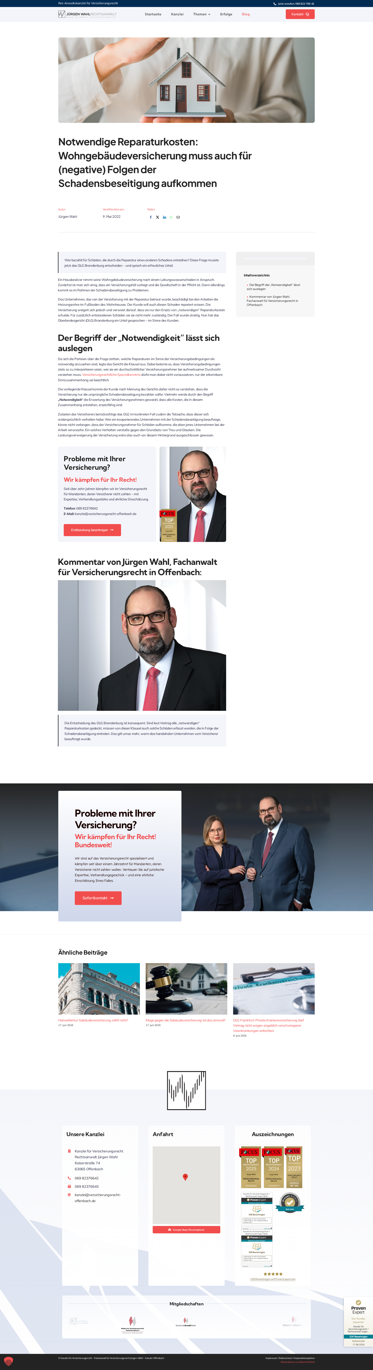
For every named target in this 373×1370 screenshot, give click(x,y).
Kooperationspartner (304, 1358)
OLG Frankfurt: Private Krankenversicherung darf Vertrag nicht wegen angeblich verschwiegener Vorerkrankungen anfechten (268, 1025)
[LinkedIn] (164, 219)
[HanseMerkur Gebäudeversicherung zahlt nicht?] (99, 989)
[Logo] (87, 12)
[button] (185, 1177)
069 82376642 (87, 1178)
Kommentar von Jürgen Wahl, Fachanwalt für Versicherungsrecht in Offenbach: (272, 300)
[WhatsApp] (171, 219)
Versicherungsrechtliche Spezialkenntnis (111, 374)
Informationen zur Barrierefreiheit (298, 1361)
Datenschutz (285, 1358)
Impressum (272, 1358)
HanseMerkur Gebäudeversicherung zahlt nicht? (93, 1020)
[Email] (178, 219)
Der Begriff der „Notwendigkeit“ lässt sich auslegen (273, 287)
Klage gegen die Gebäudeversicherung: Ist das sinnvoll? (186, 1020)
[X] (157, 219)
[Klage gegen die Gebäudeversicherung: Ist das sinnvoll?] (186, 989)
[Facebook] (150, 219)
